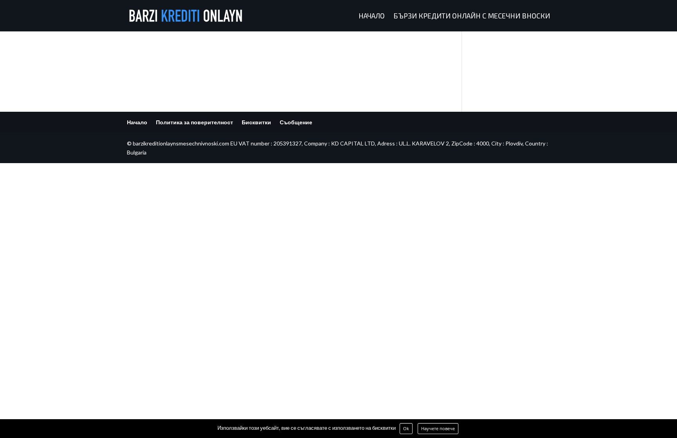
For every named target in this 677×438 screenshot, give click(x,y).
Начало (371, 16)
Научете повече (438, 428)
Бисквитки (256, 122)
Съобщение (296, 122)
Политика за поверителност (194, 122)
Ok (406, 428)
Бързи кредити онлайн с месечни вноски (471, 16)
